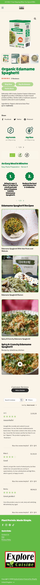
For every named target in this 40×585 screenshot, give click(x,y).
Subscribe (34, 290)
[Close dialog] (38, 286)
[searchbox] (11, 400)
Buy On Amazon (24, 84)
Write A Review (20, 390)
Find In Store (9, 89)
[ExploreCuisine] (21, 8)
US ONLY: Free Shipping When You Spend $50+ (20, 2)
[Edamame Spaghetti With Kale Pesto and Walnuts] (20, 227)
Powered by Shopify (30, 579)
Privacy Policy (6, 540)
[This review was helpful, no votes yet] (31, 446)
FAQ (3, 537)
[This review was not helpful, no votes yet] (34, 446)
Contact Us (5, 535)
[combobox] (29, 405)
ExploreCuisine (18, 579)
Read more (7, 438)
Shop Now (8, 84)
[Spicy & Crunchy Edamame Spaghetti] (20, 317)
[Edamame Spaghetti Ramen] (20, 273)
